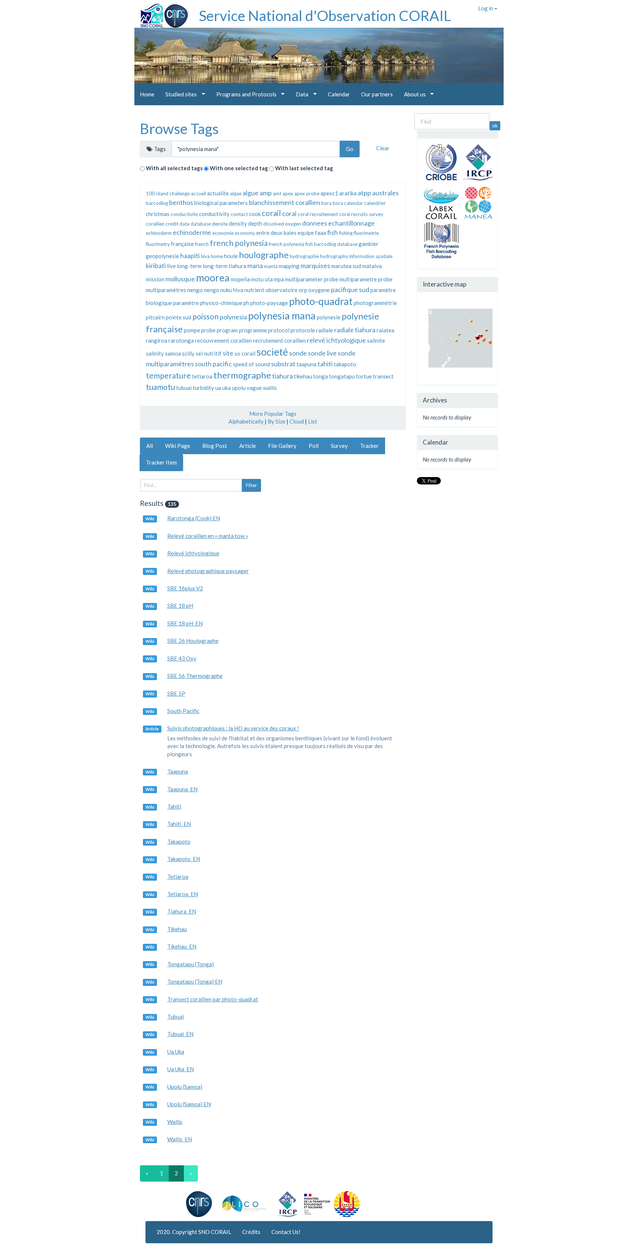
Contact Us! (286, 1231)
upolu (239, 387)
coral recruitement (318, 214)
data (184, 224)
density (238, 223)
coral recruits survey (361, 214)
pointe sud (178, 317)
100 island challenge (168, 193)
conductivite (184, 214)
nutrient (254, 290)
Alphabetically (246, 421)
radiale (324, 330)
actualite (218, 193)
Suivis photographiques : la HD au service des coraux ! (233, 728)
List (312, 421)
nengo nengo (203, 290)
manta (271, 266)
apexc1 (329, 193)
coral (289, 213)
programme (253, 330)
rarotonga (181, 340)
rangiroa (156, 340)
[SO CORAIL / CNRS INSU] (161, 13)
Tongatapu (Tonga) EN (194, 981)
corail (271, 212)
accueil (198, 193)
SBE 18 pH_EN (185, 623)
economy (245, 233)
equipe (306, 232)
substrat (283, 364)
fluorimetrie (366, 233)
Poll (314, 445)
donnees (314, 223)
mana (255, 265)
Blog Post (214, 445)
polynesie (328, 317)
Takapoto (179, 841)
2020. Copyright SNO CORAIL (194, 1231)
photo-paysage (269, 302)
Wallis (174, 1121)
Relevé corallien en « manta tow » (207, 535)
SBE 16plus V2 (185, 588)
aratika (348, 193)
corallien (155, 224)
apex (287, 193)
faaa (320, 232)
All (149, 445)
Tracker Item (161, 462)
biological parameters (221, 202)
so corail (244, 353)
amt (277, 193)
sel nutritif (209, 353)
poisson (205, 316)
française (182, 243)
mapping (289, 266)
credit (171, 224)
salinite (376, 340)
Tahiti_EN (179, 823)
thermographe (242, 375)
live (171, 266)
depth (255, 223)
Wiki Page (177, 445)
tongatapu (342, 376)
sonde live (322, 353)
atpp (364, 193)
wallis (270, 387)
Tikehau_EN (181, 946)
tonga (320, 376)
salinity (155, 353)
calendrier (375, 203)
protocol (278, 330)
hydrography (334, 256)
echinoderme (192, 232)
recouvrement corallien (223, 340)
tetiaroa (202, 376)
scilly (188, 353)
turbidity (203, 387)
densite (220, 224)
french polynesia (239, 242)
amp (266, 193)
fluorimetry (158, 244)
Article (247, 445)
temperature (168, 375)
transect (383, 376)
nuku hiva (231, 290)
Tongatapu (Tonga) (190, 964)
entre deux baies (276, 232)
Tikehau (177, 929)
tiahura (282, 376)
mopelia (240, 279)
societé (272, 352)
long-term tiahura (224, 266)
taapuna (306, 364)
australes (385, 193)
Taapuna (177, 771)
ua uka (223, 387)
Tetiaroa (177, 876)
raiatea (385, 330)
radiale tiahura (354, 330)
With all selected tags (174, 168)
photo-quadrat (321, 301)
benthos (181, 202)
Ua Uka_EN (180, 1069)
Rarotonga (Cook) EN (193, 518)
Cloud (296, 421)
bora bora (332, 203)
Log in (486, 8)
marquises (315, 265)
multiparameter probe (311, 279)
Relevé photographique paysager (208, 571)
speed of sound (251, 364)
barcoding (157, 203)
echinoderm (159, 233)
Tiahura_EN (181, 911)
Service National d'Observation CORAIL (325, 15)
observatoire (281, 290)
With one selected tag (239, 168)
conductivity (214, 213)
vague (254, 387)
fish (332, 232)
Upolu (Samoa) (184, 1086)
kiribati (156, 265)
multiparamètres (166, 290)
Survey (339, 445)
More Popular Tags (272, 413)
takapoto (345, 364)
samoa (173, 353)
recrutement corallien (279, 340)
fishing (346, 233)
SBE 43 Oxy (181, 658)
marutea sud (346, 266)
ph (246, 302)
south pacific (213, 364)
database (201, 224)
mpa (279, 279)
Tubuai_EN (180, 1034)
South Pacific (183, 710)
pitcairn (155, 317)
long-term (189, 266)
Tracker (369, 445)
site (228, 353)
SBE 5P (176, 693)
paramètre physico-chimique (207, 302)
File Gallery (282, 445)
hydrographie (304, 256)
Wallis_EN (179, 1139)
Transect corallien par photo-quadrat (212, 999)
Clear (383, 148)
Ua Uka (175, 1051)
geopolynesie (162, 256)
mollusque (180, 279)
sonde (298, 353)
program (227, 330)
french (202, 244)
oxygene (319, 290)
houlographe (264, 254)
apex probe (306, 193)
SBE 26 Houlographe (193, 640)
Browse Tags (179, 128)
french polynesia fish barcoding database (313, 244)
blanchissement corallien (284, 202)
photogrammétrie (375, 302)
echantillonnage (351, 223)
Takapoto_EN (183, 859)
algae (235, 193)
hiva (205, 256)
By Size (276, 421)
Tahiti (174, 806)
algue (250, 193)
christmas (157, 213)
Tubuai (175, 1016)
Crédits (251, 1231)
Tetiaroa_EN (182, 894)
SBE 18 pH (180, 605)
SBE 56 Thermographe (195, 675)
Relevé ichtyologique (193, 553)
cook (255, 213)
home (217, 256)
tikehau (303, 376)
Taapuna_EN (182, 789)
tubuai (184, 387)
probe (208, 330)
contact (239, 214)
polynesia (233, 317)
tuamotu (160, 386)
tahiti (325, 364)
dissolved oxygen (282, 224)
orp (303, 290)
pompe (192, 330)
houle (231, 256)
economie (223, 233)
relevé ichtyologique (336, 340)
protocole (303, 330)
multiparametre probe (365, 279)
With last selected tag (304, 168)
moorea (213, 277)
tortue (364, 376)
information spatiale (370, 256)
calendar (353, 203)
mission (155, 279)
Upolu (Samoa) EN (189, 1104)
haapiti (190, 255)
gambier (368, 243)
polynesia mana (282, 315)
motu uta (262, 279)
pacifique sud (350, 289)
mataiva (372, 266)
